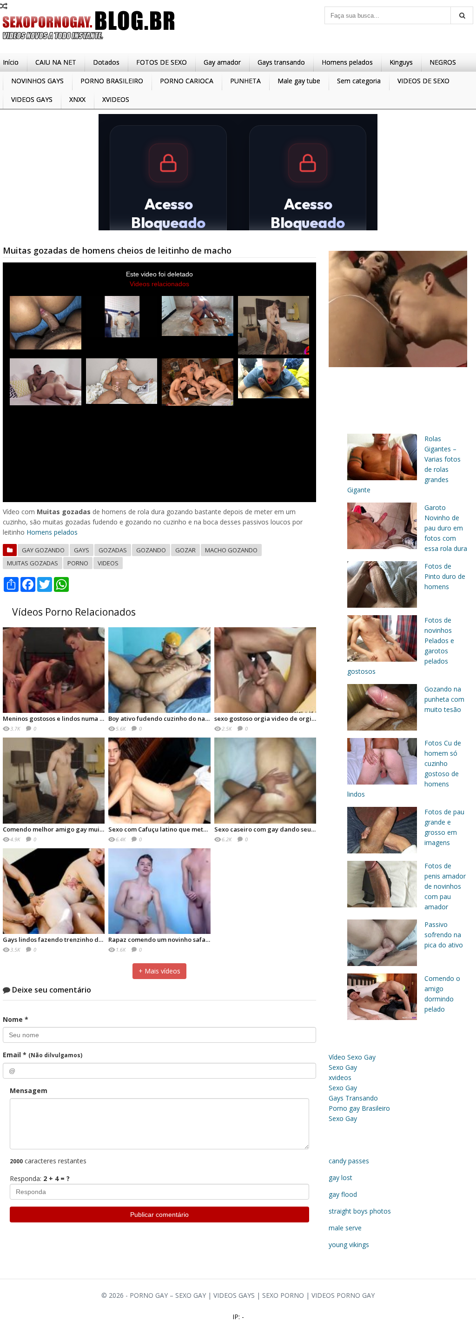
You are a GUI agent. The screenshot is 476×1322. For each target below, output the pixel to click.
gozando (151, 550)
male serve (345, 1227)
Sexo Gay (343, 1067)
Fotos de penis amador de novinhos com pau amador (445, 886)
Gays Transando (353, 1098)
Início (11, 62)
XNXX (77, 99)
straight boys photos (360, 1211)
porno (77, 563)
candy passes (349, 1160)
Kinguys (401, 62)
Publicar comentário (159, 1214)
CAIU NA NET (55, 62)
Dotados (106, 62)
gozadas (113, 550)
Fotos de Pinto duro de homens (444, 576)
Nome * (15, 1019)
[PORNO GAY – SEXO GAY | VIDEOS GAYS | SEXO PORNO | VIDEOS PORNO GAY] (89, 41)
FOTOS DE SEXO (161, 62)
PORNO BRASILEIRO (111, 80)
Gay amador (222, 62)
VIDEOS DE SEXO (423, 80)
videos (108, 563)
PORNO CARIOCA (186, 80)
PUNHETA (245, 80)
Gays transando (281, 62)
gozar (185, 550)
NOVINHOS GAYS (37, 80)
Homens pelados (347, 62)
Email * (42, 1054)
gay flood (343, 1194)
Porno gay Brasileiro (359, 1108)
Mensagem (28, 1090)
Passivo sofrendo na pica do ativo (443, 934)
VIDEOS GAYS (32, 99)
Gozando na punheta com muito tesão (444, 699)
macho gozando (231, 550)
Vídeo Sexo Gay (352, 1057)
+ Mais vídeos (159, 970)
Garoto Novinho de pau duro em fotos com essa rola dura (445, 528)
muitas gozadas (32, 563)
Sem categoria (359, 80)
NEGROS (443, 62)
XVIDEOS (115, 99)
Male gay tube (299, 80)
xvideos (340, 1077)
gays (81, 550)
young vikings (349, 1244)
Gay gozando (43, 550)
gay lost (340, 1177)
